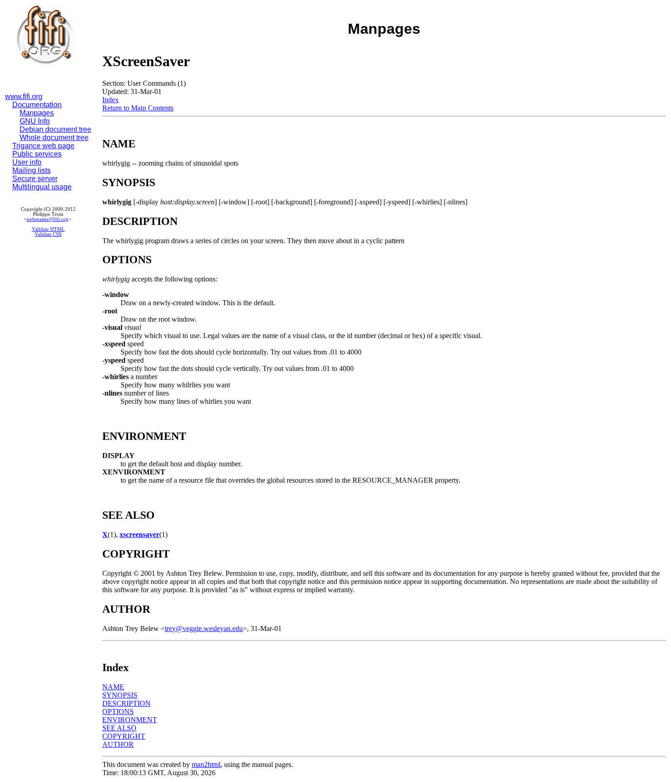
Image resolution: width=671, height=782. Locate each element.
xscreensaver (139, 534)
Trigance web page (43, 146)
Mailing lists (31, 170)
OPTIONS (118, 711)
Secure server (35, 178)
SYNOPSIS (119, 695)
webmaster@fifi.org (47, 219)
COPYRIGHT (123, 736)
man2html (206, 764)
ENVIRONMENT (129, 720)
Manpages (37, 113)
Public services (37, 154)
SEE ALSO (119, 728)
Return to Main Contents (137, 108)
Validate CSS (48, 234)
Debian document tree (55, 129)
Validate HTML (48, 229)
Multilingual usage (42, 187)
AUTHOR (118, 744)
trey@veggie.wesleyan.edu (204, 628)
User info (27, 162)
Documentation (37, 105)
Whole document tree (54, 137)
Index (110, 100)
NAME (113, 687)
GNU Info (35, 121)
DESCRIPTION (126, 703)
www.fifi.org (23, 96)
